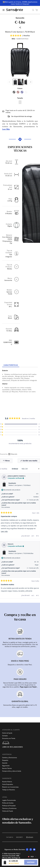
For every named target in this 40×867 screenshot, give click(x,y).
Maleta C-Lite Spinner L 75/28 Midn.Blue (21, 553)
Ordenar (15, 469)
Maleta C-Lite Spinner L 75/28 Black (19, 485)
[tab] (10, 365)
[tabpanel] (20, 387)
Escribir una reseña (31, 461)
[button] (20, 35)
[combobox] (32, 856)
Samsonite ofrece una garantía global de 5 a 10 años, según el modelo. (20, 706)
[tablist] (20, 365)
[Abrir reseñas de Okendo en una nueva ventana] (8, 454)
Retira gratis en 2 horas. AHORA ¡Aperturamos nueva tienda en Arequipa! (21, 3)
